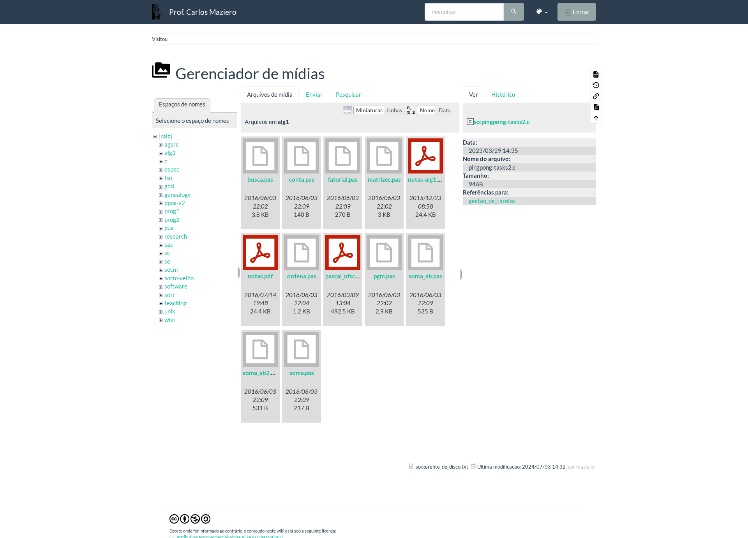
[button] (542, 11)
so (167, 261)
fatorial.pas (343, 179)
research (175, 236)
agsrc (171, 144)
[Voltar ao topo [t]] (596, 118)
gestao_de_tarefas (492, 200)
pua (169, 227)
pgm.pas (384, 276)
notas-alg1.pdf (427, 179)
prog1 (172, 210)
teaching (175, 302)
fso (168, 177)
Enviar (314, 94)
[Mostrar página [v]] (596, 74)
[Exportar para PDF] (596, 107)
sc (167, 252)
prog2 (172, 219)
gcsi (169, 185)
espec (171, 169)
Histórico (503, 94)
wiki (169, 319)
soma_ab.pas (425, 276)
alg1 (170, 152)
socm (171, 269)
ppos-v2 (174, 202)
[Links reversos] (596, 96)
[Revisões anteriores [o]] (596, 85)
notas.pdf (260, 276)
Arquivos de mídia (270, 94)
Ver (473, 94)
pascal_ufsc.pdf (345, 276)
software (175, 286)
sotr (169, 294)
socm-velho (179, 277)
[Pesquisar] (514, 12)
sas (168, 244)
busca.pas (260, 179)
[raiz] (165, 136)
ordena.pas (301, 276)
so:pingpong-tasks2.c (501, 121)
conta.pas (301, 179)
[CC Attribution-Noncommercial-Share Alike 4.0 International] (189, 518)
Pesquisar (348, 94)
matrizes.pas (384, 179)
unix (169, 311)
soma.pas (301, 372)
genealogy (177, 194)
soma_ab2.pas (261, 372)
